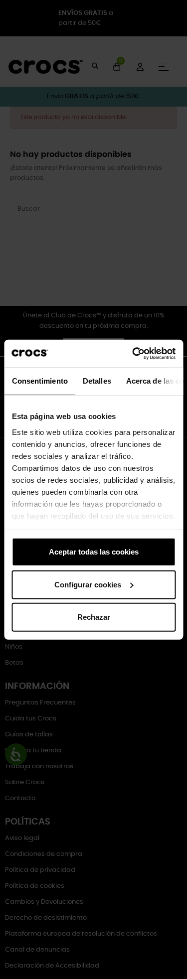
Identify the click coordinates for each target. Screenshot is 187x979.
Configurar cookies (87, 584)
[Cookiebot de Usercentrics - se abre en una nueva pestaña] (133, 353)
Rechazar (93, 617)
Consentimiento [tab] (39, 381)
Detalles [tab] (96, 381)
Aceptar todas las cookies (94, 552)
